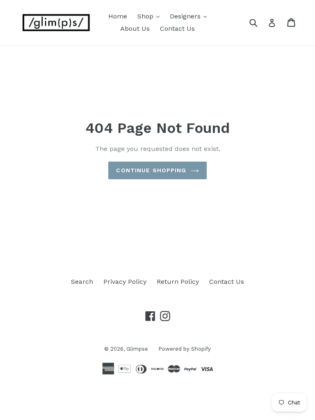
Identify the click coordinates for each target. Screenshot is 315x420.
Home (117, 16)
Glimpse (137, 349)
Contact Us (177, 28)
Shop (150, 16)
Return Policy (178, 281)
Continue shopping (151, 170)
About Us (135, 28)
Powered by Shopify (184, 349)
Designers (190, 16)
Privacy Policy (124, 281)
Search (82, 281)
